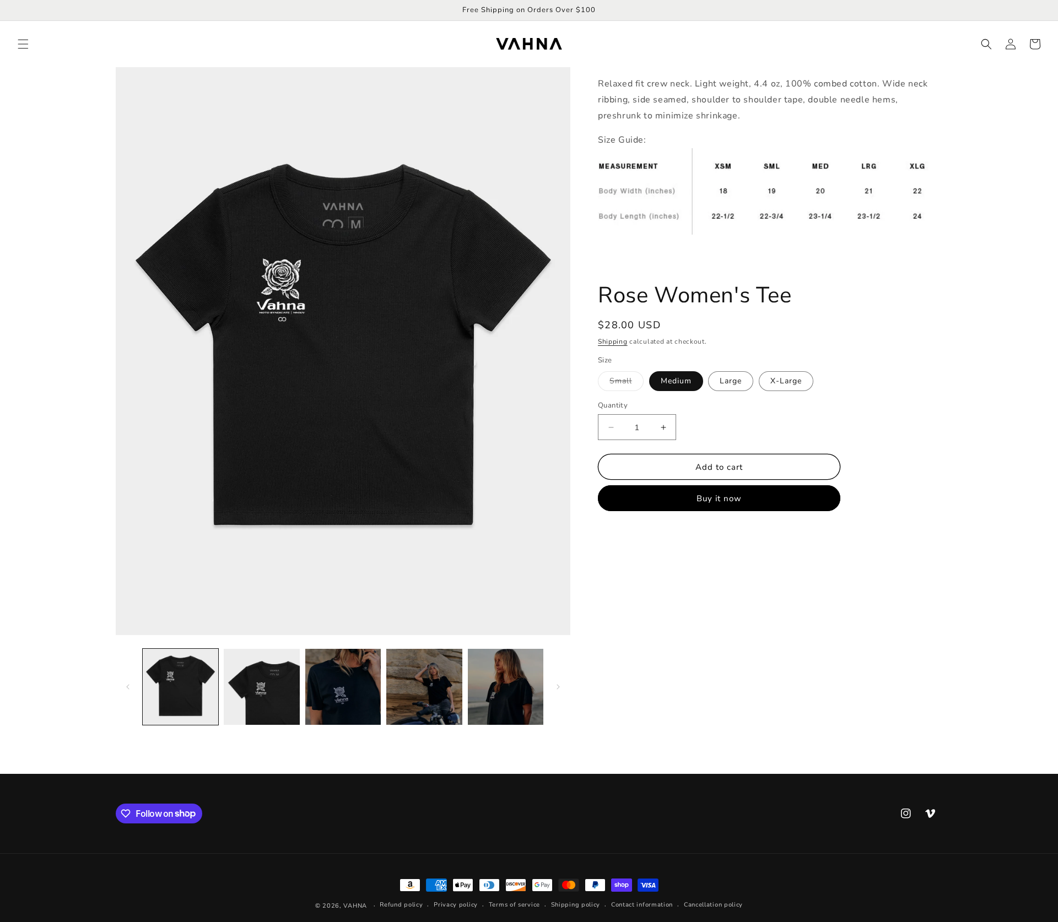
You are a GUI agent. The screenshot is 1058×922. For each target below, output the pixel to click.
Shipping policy (576, 905)
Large (731, 381)
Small (626, 383)
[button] (23, 44)
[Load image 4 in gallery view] (424, 686)
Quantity (613, 405)
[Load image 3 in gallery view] (343, 686)
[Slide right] (558, 687)
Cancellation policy (713, 905)
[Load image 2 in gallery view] (261, 686)
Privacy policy (456, 905)
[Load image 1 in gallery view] (180, 686)
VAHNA (355, 906)
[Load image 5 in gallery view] (505, 686)
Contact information (642, 905)
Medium (676, 381)
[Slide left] (128, 687)
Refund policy (401, 905)
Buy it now (719, 498)
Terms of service (514, 905)
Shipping (613, 341)
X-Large (786, 381)
